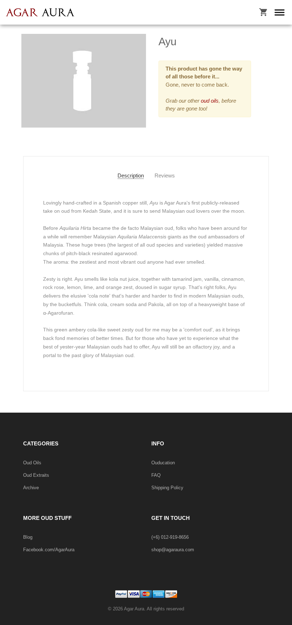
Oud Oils (32, 462)
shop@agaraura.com (172, 549)
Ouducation (163, 462)
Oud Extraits (36, 475)
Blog (27, 537)
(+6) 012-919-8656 (170, 537)
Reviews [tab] (165, 175)
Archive (31, 487)
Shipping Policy (167, 487)
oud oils (209, 101)
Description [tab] (131, 175)
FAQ (156, 475)
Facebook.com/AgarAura (48, 549)
